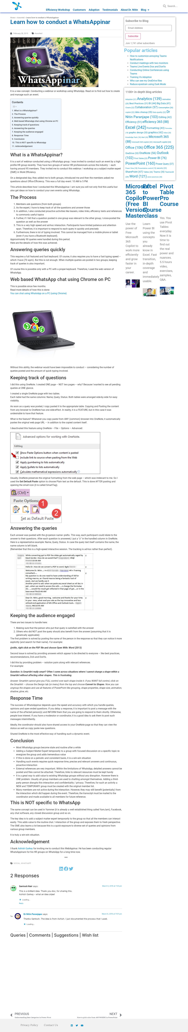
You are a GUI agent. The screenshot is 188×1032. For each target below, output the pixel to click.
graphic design (138, 132)
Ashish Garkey (25, 848)
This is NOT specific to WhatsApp (30, 142)
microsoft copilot (162, 142)
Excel (135, 127)
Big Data (164, 103)
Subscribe (133, 36)
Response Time (21, 135)
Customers (79, 9)
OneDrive (132, 153)
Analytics (149, 99)
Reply (21, 903)
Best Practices (138, 103)
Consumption (165, 107)
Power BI (157, 158)
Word (138, 176)
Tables (148, 172)
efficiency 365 (155, 122)
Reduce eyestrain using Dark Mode (148, 84)
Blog (143, 9)
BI (152, 103)
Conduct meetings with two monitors (149, 63)
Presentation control (147, 168)
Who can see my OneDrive (143, 80)
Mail (144, 137)
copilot (130, 112)
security (162, 168)
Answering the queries (24, 128)
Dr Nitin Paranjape (33, 914)
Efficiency (133, 121)
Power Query (165, 163)
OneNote (147, 153)
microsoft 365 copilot (142, 142)
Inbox (167, 133)
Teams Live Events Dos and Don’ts (148, 66)
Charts (129, 108)
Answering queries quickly (26, 117)
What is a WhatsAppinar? (25, 110)
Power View (131, 168)
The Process (20, 114)
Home (12, 17)
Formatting (155, 128)
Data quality (159, 112)
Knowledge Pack (133, 137)
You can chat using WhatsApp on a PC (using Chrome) (38, 293)
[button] (61, 868)
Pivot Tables (140, 158)
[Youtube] (82, 1025)
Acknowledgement (24, 146)
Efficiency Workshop (58, 9)
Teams (158, 172)
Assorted (20, 17)
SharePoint (134, 171)
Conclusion (19, 139)
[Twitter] (77, 1025)
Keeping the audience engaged (28, 132)
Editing (165, 117)
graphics (155, 132)
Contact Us (51, 1025)
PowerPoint (140, 163)
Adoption (94, 9)
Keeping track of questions (26, 125)
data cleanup (143, 112)
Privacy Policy (29, 1025)
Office (134, 147)
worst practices (154, 177)
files (160, 80)
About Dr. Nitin (129, 9)
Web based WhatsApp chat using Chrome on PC (36, 121)
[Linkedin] (71, 1025)
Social (17, 863)
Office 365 (159, 147)
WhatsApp (26, 863)
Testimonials (110, 9)
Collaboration (146, 107)
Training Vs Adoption (141, 77)
